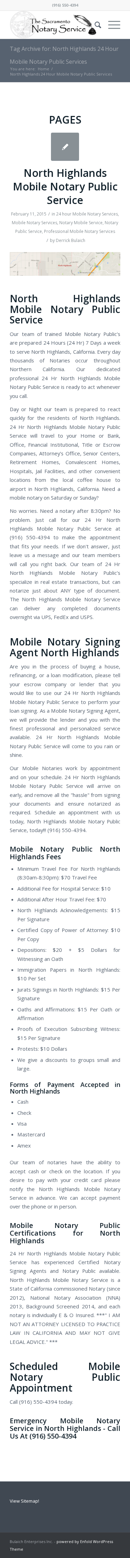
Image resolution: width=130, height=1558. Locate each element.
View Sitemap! (24, 1501)
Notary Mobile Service (81, 223)
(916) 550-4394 (65, 5)
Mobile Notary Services (34, 223)
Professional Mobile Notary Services (79, 231)
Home (43, 68)
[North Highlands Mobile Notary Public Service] (65, 147)
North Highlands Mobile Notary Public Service (65, 186)
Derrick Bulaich (70, 240)
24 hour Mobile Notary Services (87, 214)
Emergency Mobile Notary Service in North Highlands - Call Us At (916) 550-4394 (65, 1428)
